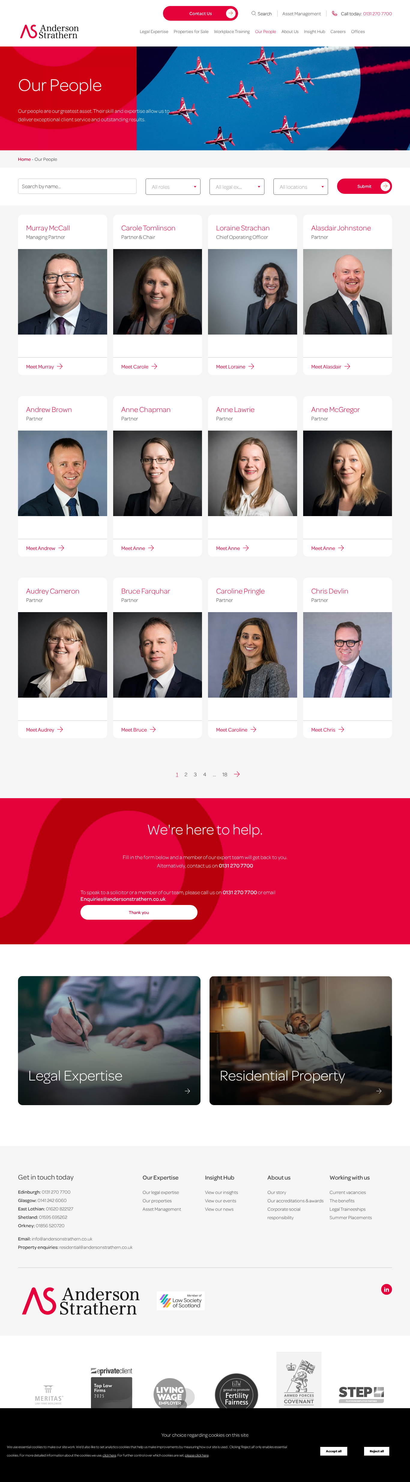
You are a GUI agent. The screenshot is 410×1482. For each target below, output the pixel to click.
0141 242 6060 (52, 1200)
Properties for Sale (191, 31)
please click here (197, 1455)
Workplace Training (232, 31)
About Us (290, 31)
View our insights (221, 1192)
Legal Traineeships (348, 1209)
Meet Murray (40, 366)
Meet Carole (134, 366)
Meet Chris (323, 729)
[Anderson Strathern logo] (51, 31)
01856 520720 (50, 1225)
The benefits (342, 1201)
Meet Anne (133, 548)
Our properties (157, 1201)
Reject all (377, 1451)
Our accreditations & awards (295, 1201)
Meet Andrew (40, 548)
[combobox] (173, 187)
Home (24, 159)
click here (109, 1455)
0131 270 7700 (236, 865)
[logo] (181, 1301)
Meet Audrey (40, 729)
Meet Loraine (230, 366)
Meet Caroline (231, 729)
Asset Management (301, 14)
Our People (265, 31)
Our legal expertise (161, 1192)
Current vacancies (348, 1192)
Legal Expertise (154, 31)
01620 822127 (59, 1209)
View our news (219, 1209)
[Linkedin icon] (386, 1289)
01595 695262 (53, 1217)
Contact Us (200, 13)
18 (224, 774)
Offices (358, 31)
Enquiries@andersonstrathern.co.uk (123, 898)
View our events (220, 1201)
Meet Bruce (134, 729)
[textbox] (168, 186)
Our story (276, 1192)
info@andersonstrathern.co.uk (62, 1239)
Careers (338, 31)
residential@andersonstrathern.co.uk (96, 1247)
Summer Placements (351, 1217)
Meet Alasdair (326, 366)
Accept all (334, 1451)
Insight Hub (314, 31)
